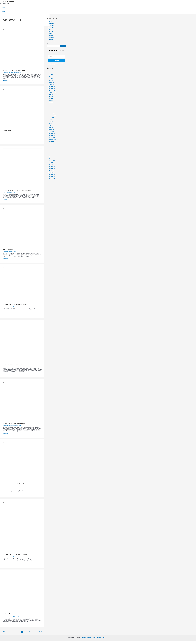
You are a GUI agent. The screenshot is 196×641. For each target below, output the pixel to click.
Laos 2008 (51, 31)
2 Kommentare (5, 132)
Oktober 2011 (52, 170)
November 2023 (52, 135)
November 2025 (52, 88)
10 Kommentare (6, 616)
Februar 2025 (51, 106)
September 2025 (52, 92)
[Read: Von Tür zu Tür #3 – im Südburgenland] (29, 67)
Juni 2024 (51, 121)
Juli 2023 (51, 143)
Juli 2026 (51, 72)
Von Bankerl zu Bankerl (9, 614)
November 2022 (52, 158)
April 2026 (51, 78)
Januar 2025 (51, 108)
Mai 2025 (51, 100)
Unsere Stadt (51, 37)
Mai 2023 (51, 147)
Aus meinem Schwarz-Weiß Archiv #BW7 (15, 554)
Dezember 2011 (52, 166)
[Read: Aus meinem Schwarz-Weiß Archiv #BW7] (19, 551)
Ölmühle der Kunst (8, 249)
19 (29, 631)
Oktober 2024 (52, 113)
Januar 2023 (51, 154)
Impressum (84, 637)
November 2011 (52, 168)
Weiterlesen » (5, 80)
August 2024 (51, 117)
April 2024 (51, 125)
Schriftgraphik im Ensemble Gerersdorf (14, 423)
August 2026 (51, 70)
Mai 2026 (51, 76)
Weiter (41, 631)
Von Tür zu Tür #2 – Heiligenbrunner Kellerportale (17, 190)
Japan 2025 (51, 27)
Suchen (48, 43)
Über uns (4, 11)
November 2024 (52, 111)
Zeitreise (10, 306)
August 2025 (51, 94)
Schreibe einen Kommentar (8, 72)
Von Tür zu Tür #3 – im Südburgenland (14, 70)
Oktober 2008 (52, 178)
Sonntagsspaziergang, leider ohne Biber (14, 364)
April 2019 (51, 162)
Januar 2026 (51, 84)
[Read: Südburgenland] (29, 127)
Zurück (3, 631)
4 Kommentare (5, 251)
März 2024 (51, 127)
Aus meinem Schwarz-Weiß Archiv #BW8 (15, 304)
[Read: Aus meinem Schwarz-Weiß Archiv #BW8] (29, 301)
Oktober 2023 (52, 137)
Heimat (50, 21)
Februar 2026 (51, 82)
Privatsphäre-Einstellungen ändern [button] (98, 637)
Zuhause (3, 7)
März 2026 (51, 80)
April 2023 (51, 149)
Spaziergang (15, 366)
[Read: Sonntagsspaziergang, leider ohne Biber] (29, 361)
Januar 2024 (51, 131)
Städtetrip (51, 35)
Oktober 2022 (52, 160)
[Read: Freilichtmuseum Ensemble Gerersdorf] (29, 481)
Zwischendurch (52, 41)
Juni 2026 (51, 74)
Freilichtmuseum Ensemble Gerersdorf (14, 484)
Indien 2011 (51, 23)
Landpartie (16, 72)
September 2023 (52, 139)
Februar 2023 (51, 152)
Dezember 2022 (52, 156)
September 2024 (52, 115)
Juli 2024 (51, 119)
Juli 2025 (51, 96)
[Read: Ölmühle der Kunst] (29, 246)
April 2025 (51, 102)
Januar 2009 (51, 172)
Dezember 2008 (52, 174)
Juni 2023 (51, 145)
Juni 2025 (51, 98)
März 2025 (51, 104)
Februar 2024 (51, 129)
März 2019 (51, 164)
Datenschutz (89, 637)
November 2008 (52, 176)
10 (24, 631)
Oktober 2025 (52, 90)
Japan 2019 (51, 25)
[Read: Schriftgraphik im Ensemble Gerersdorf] (29, 420)
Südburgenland (7, 130)
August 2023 (51, 141)
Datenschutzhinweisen (51, 64)
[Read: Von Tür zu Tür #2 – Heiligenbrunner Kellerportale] (29, 187)
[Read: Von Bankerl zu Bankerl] (29, 611)
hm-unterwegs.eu (7, 1)
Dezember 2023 (52, 133)
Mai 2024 (51, 123)
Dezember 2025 (52, 86)
